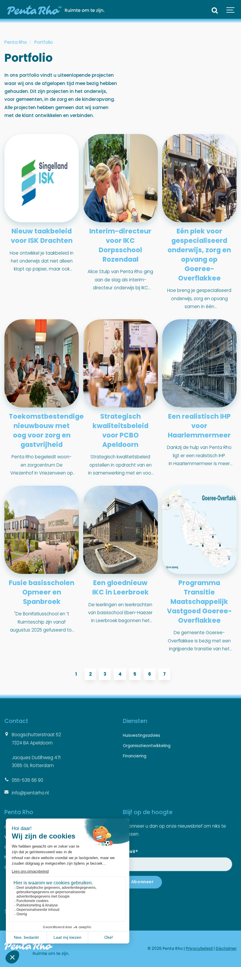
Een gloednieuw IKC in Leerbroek (120, 587)
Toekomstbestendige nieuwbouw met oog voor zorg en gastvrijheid (46, 430)
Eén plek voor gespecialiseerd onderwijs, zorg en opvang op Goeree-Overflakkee (199, 254)
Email (130, 851)
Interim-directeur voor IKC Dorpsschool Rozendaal (120, 245)
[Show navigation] (231, 10)
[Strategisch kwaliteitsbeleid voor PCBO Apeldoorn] (120, 363)
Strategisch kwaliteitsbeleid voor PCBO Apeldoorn (120, 430)
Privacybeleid (199, 948)
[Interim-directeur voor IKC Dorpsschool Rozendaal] (120, 178)
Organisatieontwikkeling (146, 746)
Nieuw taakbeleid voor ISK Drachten (42, 235)
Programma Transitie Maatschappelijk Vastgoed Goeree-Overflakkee (199, 601)
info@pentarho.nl (30, 793)
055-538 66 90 (27, 780)
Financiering (134, 756)
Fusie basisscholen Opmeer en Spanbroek (41, 592)
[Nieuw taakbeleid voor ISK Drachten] (41, 178)
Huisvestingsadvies (141, 735)
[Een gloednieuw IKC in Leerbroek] (120, 530)
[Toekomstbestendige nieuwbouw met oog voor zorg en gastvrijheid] (41, 363)
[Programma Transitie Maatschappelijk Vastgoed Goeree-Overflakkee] (199, 530)
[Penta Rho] (54, 10)
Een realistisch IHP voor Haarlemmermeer (199, 426)
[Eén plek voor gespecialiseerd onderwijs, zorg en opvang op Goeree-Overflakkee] (199, 178)
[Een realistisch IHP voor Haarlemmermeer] (199, 363)
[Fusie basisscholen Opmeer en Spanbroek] (41, 530)
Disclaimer (226, 948)
